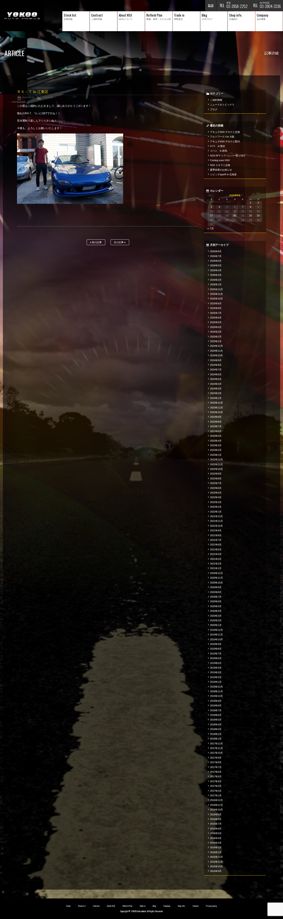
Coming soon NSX (220, 160)
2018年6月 (216, 715)
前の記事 (96, 242)
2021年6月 (216, 544)
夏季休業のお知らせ (221, 169)
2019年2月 (216, 677)
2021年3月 (216, 559)
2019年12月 (216, 630)
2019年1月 (216, 682)
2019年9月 (216, 644)
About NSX (111, 906)
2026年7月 (216, 256)
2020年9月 (216, 587)
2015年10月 (216, 866)
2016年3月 (216, 842)
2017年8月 (216, 762)
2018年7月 (216, 710)
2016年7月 (216, 823)
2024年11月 (216, 350)
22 (250, 215)
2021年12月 (216, 516)
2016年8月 (216, 819)
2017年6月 (216, 771)
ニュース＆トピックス (222, 104)
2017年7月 (216, 767)
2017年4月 (216, 781)
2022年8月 (216, 478)
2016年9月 (216, 814)
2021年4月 (216, 554)
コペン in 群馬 (218, 150)
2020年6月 (216, 601)
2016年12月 (216, 800)
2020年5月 (216, 606)
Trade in (142, 906)
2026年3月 (216, 275)
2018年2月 (216, 734)
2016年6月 (216, 828)
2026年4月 (216, 270)
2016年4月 (216, 838)
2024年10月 (216, 355)
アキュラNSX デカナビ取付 (225, 141)
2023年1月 (216, 455)
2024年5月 (216, 379)
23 (258, 215)
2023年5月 (216, 436)
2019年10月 (216, 639)
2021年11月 (216, 521)
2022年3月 (216, 502)
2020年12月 (216, 573)
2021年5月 (216, 549)
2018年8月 (216, 705)
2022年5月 (216, 492)
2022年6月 (216, 488)
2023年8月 (216, 421)
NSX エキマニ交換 (220, 165)
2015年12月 (216, 857)
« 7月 (210, 228)
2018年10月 (216, 696)
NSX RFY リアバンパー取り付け (227, 155)
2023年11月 (216, 407)
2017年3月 (216, 786)
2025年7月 (216, 313)
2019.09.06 (28, 97)
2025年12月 (216, 289)
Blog (154, 906)
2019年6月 (216, 658)
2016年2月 (216, 847)
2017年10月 (216, 752)
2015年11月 (216, 861)
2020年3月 (216, 615)
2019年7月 (216, 653)
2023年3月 (216, 445)
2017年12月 (216, 743)
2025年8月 (216, 308)
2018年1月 (216, 738)
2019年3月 (216, 672)
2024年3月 (216, 388)
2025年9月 (216, 303)
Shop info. (181, 906)
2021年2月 (216, 563)
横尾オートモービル (22, 15)
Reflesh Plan (127, 906)
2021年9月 (216, 530)
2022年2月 (216, 506)
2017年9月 (216, 757)
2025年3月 (216, 331)
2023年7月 (216, 426)
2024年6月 (216, 374)
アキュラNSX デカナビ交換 (225, 132)
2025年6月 (216, 317)
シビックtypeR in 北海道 (223, 174)
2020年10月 (216, 582)
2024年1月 (216, 398)
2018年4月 (216, 724)
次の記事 (119, 242)
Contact (196, 906)
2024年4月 (216, 384)
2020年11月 (216, 577)
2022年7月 (216, 483)
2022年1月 (216, 511)
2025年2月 (216, 336)
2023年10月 (216, 412)
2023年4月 (216, 440)
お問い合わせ (210, 5)
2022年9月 (216, 473)
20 (234, 215)
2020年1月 (216, 625)
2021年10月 (216, 525)
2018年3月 (216, 729)
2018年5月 (216, 719)
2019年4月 (216, 667)
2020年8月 (216, 592)
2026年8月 (216, 251)
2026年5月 (216, 265)
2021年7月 (216, 540)
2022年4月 (216, 497)
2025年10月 (216, 298)
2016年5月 (216, 833)
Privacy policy (211, 906)
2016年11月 (216, 805)
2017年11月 (216, 748)
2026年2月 (216, 279)
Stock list (82, 906)
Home (68, 906)
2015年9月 (216, 871)
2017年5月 (216, 776)
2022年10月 (216, 469)
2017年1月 (216, 795)
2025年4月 (216, 327)
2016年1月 (216, 852)
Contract (96, 906)
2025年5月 (216, 322)
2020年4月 (216, 611)
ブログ (213, 109)
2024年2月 (216, 393)
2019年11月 (216, 634)
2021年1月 (216, 568)
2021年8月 (216, 535)
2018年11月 (216, 691)
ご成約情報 (47, 97)
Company (166, 906)
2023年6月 (216, 431)
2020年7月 (216, 596)
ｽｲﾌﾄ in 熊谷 (217, 146)
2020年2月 (216, 620)
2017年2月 (216, 790)
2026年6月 (216, 260)
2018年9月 (216, 701)
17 (211, 215)
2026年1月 (216, 284)
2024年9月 (216, 360)
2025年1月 (216, 341)
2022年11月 (216, 464)
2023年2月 (216, 450)
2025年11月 (216, 294)
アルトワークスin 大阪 (222, 136)
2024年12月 (216, 346)
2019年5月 (216, 663)
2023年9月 (216, 417)
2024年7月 (216, 369)
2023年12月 (216, 402)
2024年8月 (216, 365)
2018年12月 (216, 686)
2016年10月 (216, 809)
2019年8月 (216, 648)
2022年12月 (216, 459)
